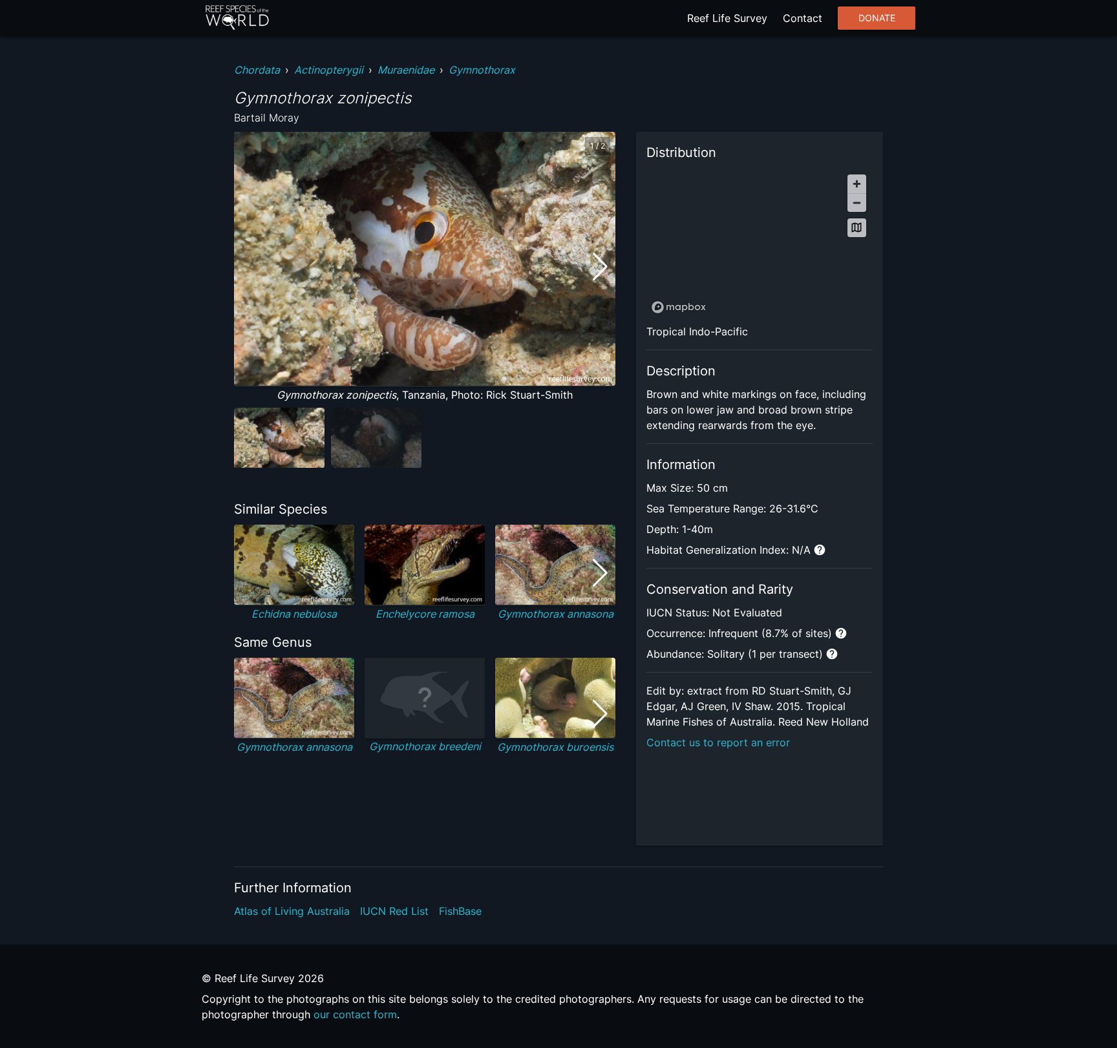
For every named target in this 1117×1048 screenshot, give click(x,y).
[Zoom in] (856, 183)
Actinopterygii (328, 69)
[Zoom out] (856, 202)
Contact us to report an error (718, 742)
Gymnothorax (482, 69)
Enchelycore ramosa (425, 613)
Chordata (257, 69)
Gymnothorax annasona (555, 613)
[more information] (819, 550)
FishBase (460, 911)
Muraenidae (406, 69)
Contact (802, 18)
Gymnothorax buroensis (555, 746)
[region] (759, 243)
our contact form (355, 1014)
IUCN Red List (394, 911)
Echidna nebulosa (294, 613)
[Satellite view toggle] (856, 227)
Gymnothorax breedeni (425, 746)
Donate (876, 18)
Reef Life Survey (727, 18)
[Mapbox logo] (678, 307)
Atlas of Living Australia (292, 911)
